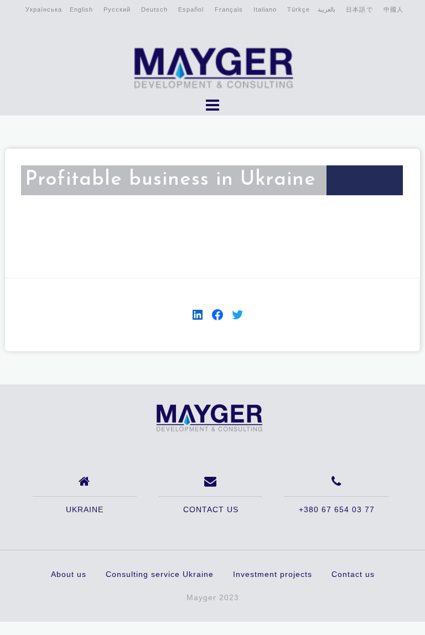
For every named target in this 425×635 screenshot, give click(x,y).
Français (229, 9)
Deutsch (154, 9)
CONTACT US (211, 509)
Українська (43, 9)
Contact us (353, 574)
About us (68, 574)
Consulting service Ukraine (160, 574)
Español (191, 9)
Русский (117, 9)
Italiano (265, 9)
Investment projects (272, 574)
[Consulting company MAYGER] (208, 417)
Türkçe (298, 9)
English (81, 9)
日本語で (359, 9)
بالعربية (326, 9)
